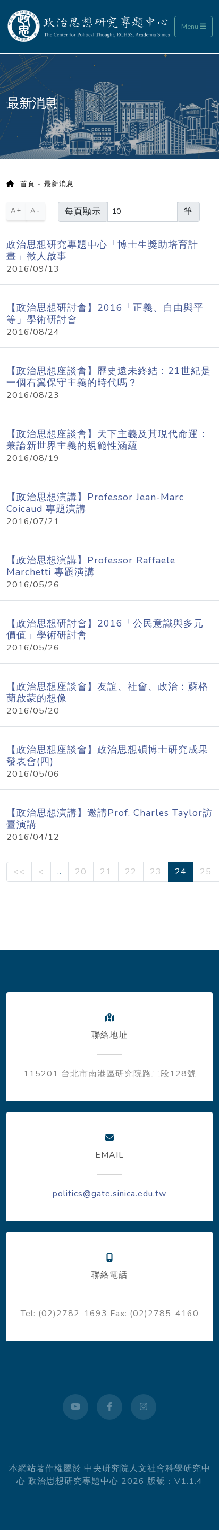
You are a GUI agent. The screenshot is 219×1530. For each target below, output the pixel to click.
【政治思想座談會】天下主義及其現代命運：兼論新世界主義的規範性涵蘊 (107, 440)
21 (106, 871)
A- (35, 210)
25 (206, 871)
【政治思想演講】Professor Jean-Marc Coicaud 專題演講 (95, 503)
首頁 (24, 184)
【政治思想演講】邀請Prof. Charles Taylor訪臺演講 (109, 818)
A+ (16, 210)
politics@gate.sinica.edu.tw (109, 1193)
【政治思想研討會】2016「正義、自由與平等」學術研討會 (105, 313)
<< (19, 871)
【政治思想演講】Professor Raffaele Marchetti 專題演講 (90, 566)
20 (81, 871)
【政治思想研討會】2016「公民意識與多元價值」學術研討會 (105, 629)
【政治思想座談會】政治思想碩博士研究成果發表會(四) (107, 755)
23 (156, 871)
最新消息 (59, 184)
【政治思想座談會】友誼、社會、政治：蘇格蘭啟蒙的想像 (107, 692)
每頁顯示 (83, 212)
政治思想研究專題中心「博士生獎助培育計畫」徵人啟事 (102, 250)
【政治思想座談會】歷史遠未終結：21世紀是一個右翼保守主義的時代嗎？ (108, 376)
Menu (190, 26)
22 (131, 871)
